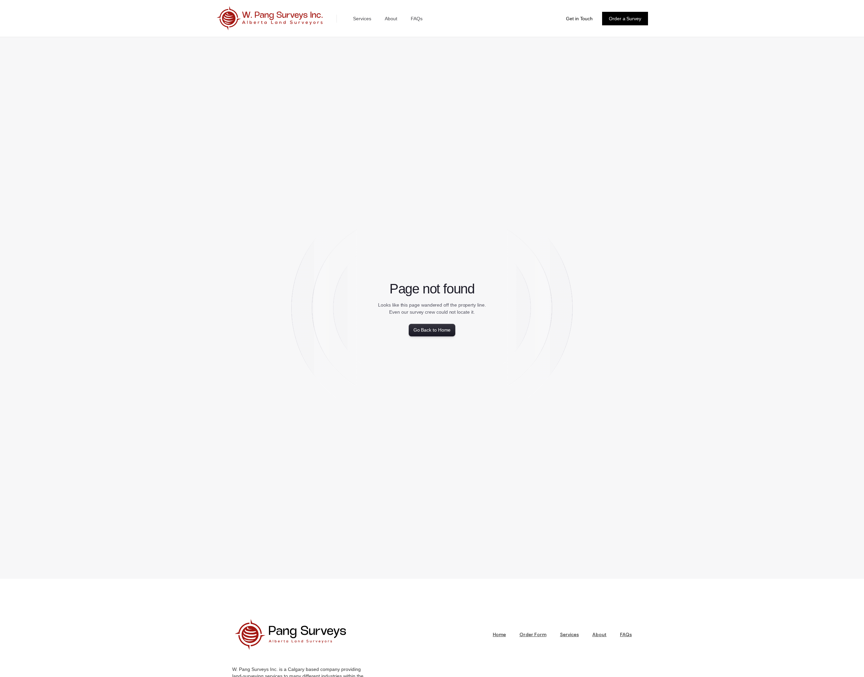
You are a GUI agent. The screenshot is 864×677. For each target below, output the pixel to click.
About (391, 18)
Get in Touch (579, 18)
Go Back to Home (432, 330)
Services (362, 18)
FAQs (417, 18)
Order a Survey (625, 18)
